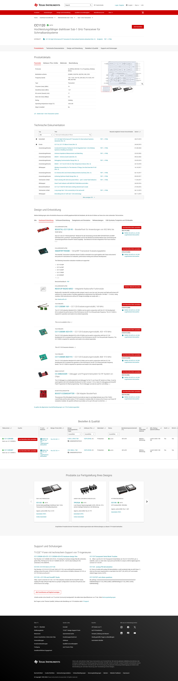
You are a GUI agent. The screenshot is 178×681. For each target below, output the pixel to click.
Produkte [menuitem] (36, 12)
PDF (105, 39)
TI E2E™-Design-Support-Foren (71, 630)
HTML (110, 39)
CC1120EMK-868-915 (63, 357)
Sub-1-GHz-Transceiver (84, 17)
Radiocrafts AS (62, 299)
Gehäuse (65, 640)
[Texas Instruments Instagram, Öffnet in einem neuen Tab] (121, 628)
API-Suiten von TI (96, 627)
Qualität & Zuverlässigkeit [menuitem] (82, 12)
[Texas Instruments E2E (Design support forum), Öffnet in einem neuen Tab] (128, 633)
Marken (105, 673)
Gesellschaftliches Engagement (43, 650)
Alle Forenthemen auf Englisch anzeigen (48, 592)
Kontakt (65, 627)
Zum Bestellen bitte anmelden (131, 227)
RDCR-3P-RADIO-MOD (64, 289)
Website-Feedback (115, 673)
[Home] (47, 5)
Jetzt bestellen (137, 27)
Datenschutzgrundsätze (64, 673)
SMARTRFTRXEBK (62, 251)
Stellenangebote (38, 630)
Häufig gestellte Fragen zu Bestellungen (103, 637)
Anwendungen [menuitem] (48, 12)
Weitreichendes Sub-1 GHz (65, 17)
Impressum (126, 673)
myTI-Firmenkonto (97, 630)
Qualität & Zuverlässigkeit (70, 643)
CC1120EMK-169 (62, 306)
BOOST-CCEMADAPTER (64, 393)
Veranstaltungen (39, 640)
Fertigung (37, 647)
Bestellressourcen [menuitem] (99, 12)
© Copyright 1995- (41, 677)
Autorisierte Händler (97, 640)
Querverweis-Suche (68, 633)
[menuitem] (142, 12)
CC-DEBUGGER (61, 374)
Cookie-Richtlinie (49, 673)
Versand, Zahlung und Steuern (100, 633)
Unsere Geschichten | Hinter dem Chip (45, 637)
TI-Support (86, 601)
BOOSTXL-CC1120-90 (64, 229)
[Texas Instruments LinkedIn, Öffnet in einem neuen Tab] (121, 633)
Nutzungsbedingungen (108, 597)
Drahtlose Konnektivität (46, 17)
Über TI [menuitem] (111, 12)
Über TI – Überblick (39, 627)
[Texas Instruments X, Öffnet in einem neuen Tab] (135, 628)
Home (36, 17)
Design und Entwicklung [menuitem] (63, 12)
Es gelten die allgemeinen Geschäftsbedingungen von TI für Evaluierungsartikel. (56, 407)
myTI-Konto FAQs (68, 647)
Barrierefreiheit (38, 673)
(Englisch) (100, 39)
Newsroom (37, 633)
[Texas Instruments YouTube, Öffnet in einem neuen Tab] (135, 633)
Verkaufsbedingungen (79, 673)
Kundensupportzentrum (70, 637)
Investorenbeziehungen (41, 643)
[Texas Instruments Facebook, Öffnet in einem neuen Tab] (128, 628)
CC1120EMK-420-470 (63, 332)
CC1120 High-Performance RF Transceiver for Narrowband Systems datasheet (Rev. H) (70, 39)
